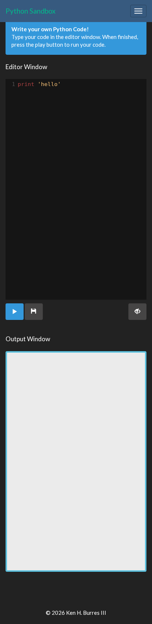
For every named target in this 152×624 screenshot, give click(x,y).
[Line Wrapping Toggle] (137, 311)
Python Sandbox (31, 11)
